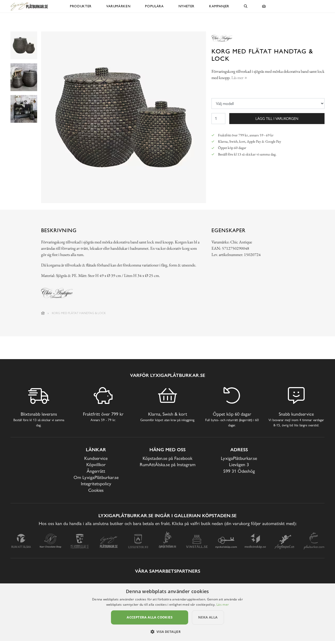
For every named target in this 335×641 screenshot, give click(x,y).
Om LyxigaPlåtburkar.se (96, 477)
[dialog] (167, 612)
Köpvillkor (96, 464)
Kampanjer (219, 6)
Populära (154, 6)
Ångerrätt (96, 471)
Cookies (96, 490)
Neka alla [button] (208, 617)
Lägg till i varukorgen (276, 118)
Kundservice (96, 458)
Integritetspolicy (96, 483)
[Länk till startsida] (43, 313)
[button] (167, 631)
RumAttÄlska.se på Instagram (168, 464)
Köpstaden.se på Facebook (167, 458)
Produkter (81, 6)
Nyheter (186, 6)
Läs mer (222, 604)
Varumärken (118, 6)
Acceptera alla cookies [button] (149, 617)
